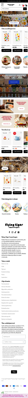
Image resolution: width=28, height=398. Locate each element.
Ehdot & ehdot (5, 297)
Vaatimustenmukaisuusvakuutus (10, 311)
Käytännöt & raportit (7, 303)
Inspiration (4, 277)
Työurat (3, 269)
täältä (10, 395)
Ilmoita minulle (14, 82)
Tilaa (14, 372)
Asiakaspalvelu (5, 292)
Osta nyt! (21, 108)
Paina (2, 274)
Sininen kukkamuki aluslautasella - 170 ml (17, 146)
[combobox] (14, 342)
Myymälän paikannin (7, 289)
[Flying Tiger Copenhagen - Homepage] (11, 5)
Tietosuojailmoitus (6, 305)
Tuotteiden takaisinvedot (8, 314)
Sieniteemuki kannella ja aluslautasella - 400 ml (6, 146)
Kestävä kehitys (5, 272)
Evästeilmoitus (5, 308)
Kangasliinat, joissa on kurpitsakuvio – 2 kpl (17, 45)
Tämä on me (4, 264)
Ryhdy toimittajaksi (6, 319)
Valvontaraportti (5, 316)
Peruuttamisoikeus (6, 295)
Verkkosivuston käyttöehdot (9, 300)
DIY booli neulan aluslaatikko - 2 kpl (7, 188)
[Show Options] (23, 342)
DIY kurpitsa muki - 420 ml (16, 188)
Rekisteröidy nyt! (6, 124)
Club (2, 266)
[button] (2, 5)
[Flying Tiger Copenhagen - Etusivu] (14, 225)
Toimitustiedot (5, 284)
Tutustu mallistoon (14, 23)
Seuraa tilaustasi (5, 287)
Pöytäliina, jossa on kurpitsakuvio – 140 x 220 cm (6, 45)
